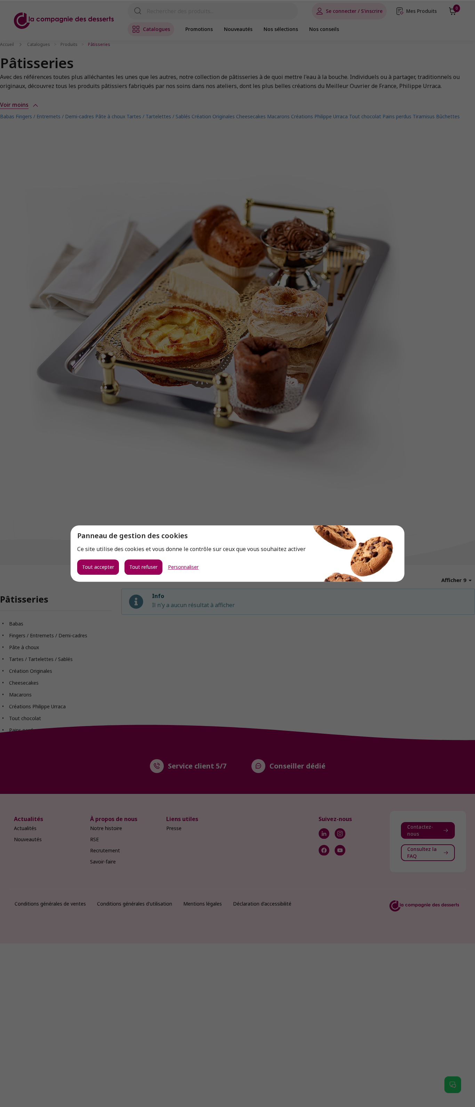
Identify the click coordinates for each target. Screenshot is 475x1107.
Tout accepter (98, 567)
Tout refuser (143, 567)
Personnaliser (183, 567)
